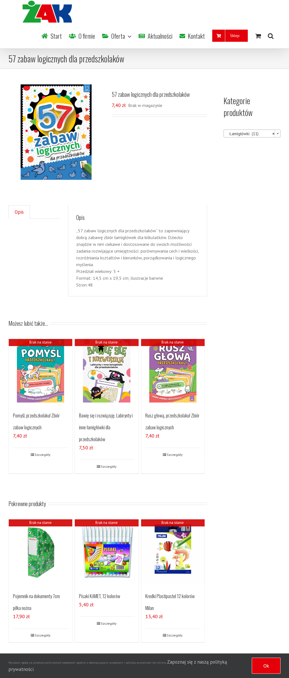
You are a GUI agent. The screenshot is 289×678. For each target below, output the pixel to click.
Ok (266, 665)
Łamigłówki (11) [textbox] (250, 133)
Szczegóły (43, 454)
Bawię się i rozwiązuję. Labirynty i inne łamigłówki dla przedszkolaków (106, 427)
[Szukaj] (270, 36)
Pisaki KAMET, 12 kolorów (99, 596)
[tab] (19, 212)
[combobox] (252, 133)
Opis (19, 212)
